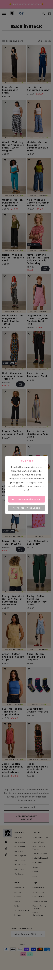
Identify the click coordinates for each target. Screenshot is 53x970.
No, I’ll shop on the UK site (26, 507)
